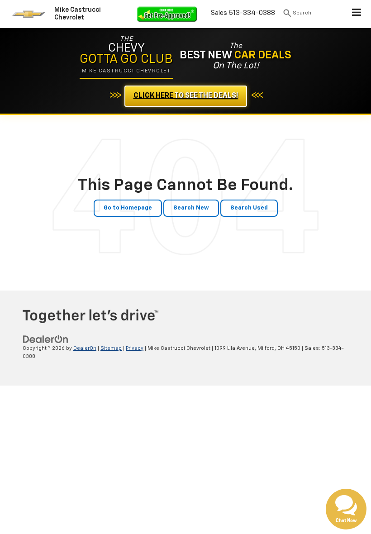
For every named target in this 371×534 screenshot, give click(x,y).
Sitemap (111, 348)
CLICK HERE (185, 96)
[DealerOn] (46, 339)
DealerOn (84, 348)
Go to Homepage (128, 208)
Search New (191, 208)
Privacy (134, 348)
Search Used (249, 208)
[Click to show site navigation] (356, 14)
